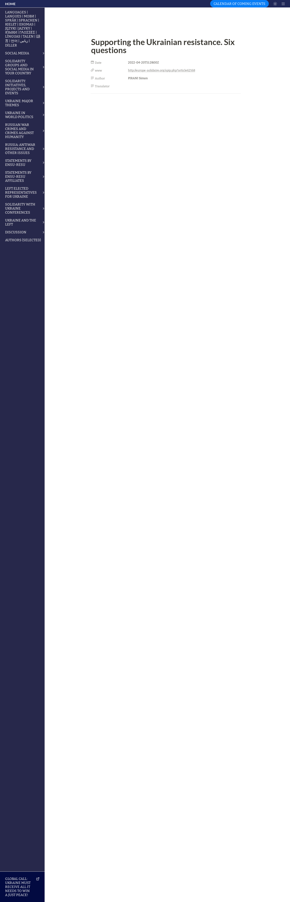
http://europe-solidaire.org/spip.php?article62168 (161, 70)
